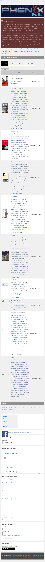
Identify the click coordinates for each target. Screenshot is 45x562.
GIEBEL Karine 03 (10, 453)
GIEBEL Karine (9, 467)
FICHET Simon (15, 277)
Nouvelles (15, 51)
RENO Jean (14, 399)
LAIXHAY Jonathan (16, 232)
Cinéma (4, 51)
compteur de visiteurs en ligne (9, 546)
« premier (4, 407)
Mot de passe (6, 531)
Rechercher (5, 440)
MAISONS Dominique (17, 159)
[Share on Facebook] (6, 472)
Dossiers (21, 63)
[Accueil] (22, 17)
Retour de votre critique (8, 483)
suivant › (4, 409)
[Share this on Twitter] (19, 472)
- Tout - (5, 63)
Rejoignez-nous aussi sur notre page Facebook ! (20, 432)
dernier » (11, 409)
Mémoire (5, 426)
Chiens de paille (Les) (20, 107)
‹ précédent (12, 407)
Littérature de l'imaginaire (8, 49)
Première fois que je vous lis (9, 499)
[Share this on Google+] (13, 472)
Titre (19, 73)
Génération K (5, 507)
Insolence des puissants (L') (20, 332)
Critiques (12, 63)
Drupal (10, 555)
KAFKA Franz (15, 297)
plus (3, 519)
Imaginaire (22, 51)
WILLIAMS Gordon (16, 128)
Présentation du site (23, 557)
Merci (3, 491)
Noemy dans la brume (20, 176)
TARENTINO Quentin (17, 84)
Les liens (40, 555)
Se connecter (38, 15)
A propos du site (27, 555)
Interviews (30, 63)
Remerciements (6, 487)
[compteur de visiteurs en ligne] (8, 549)
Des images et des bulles (33, 49)
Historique (29, 51)
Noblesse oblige (19, 303)
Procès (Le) (20, 287)
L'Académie (36, 51)
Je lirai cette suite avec (7, 503)
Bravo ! (4, 495)
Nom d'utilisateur (7, 527)
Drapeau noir (20, 143)
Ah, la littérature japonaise (8, 479)
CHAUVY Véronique (16, 354)
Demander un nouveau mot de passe (11, 535)
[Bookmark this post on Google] (10, 472)
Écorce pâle (20, 213)
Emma (20, 377)
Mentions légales (17, 555)
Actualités (5, 424)
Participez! (34, 555)
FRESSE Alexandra (16, 193)
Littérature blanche (20, 49)
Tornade (20, 254)
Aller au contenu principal (7, 1)
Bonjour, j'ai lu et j (7, 515)
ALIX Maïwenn (15, 310)
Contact (4, 54)
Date (33, 73)
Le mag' (9, 51)
